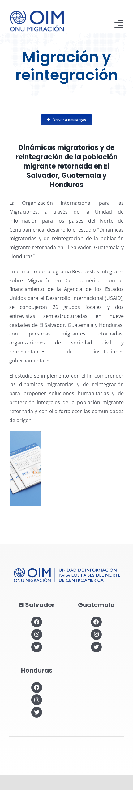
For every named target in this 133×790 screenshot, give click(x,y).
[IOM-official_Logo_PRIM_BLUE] (36, 12)
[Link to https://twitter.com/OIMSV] (36, 647)
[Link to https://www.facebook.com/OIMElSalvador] (36, 622)
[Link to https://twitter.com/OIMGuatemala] (96, 647)
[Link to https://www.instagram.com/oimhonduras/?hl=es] (36, 699)
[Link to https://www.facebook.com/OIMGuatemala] (96, 622)
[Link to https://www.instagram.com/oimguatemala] (96, 634)
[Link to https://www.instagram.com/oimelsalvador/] (36, 634)
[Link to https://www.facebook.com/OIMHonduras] (36, 687)
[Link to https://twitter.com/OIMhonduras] (36, 712)
